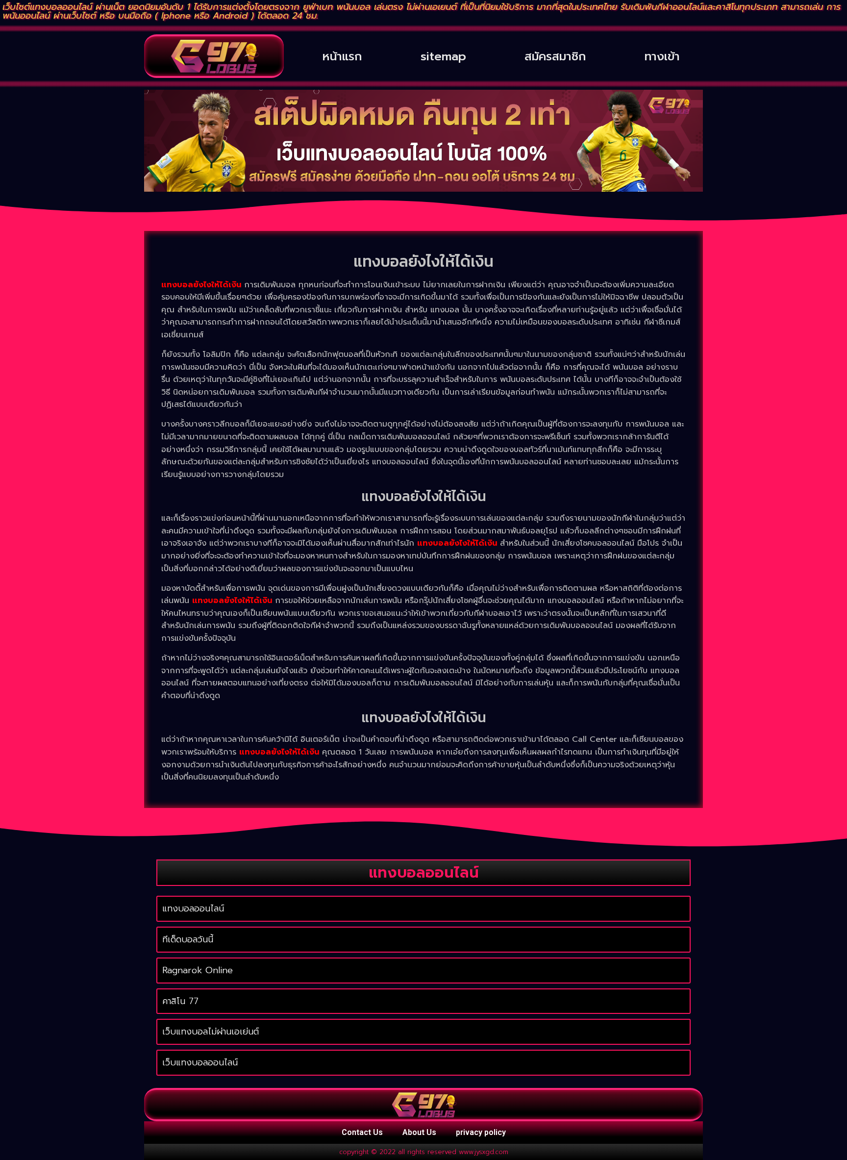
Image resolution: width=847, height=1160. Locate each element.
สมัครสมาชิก (555, 56)
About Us (419, 1132)
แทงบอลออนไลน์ (193, 908)
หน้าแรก (342, 56)
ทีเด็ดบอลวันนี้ (187, 939)
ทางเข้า (662, 56)
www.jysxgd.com (483, 1152)
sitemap (443, 56)
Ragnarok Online (197, 970)
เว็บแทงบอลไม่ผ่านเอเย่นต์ (210, 1031)
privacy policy (481, 1132)
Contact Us (362, 1132)
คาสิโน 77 (180, 1001)
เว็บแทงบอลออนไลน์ (200, 1062)
